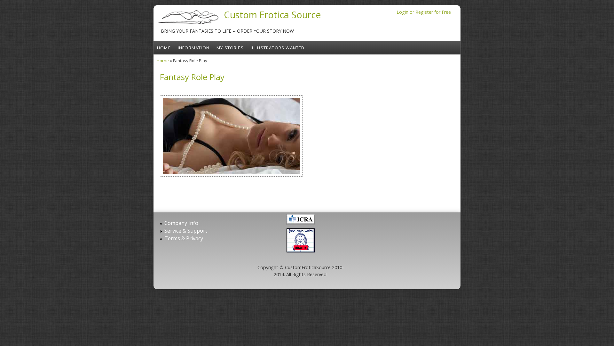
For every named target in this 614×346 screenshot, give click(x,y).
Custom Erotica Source (272, 14)
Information (193, 48)
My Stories (230, 48)
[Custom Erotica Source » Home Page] (189, 24)
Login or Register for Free (424, 12)
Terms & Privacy (183, 238)
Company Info (181, 223)
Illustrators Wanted (278, 48)
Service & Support (185, 230)
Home (164, 48)
